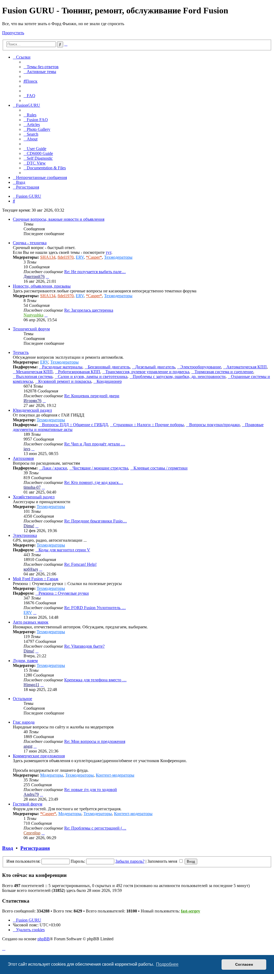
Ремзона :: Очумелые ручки (64, 593)
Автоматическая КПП (246, 367)
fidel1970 (66, 257)
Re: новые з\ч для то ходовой (90, 789)
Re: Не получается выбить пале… (95, 271)
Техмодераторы (118, 257)
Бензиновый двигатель (109, 367)
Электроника (25, 535)
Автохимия (23, 458)
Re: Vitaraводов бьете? (84, 646)
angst (28, 746)
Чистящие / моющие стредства (100, 468)
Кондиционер (109, 381)
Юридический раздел (32, 410)
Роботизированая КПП (79, 371)
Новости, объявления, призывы (42, 286)
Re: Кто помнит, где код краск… (93, 482)
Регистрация (35, 848)
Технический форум (31, 329)
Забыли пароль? (129, 861)
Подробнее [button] (167, 964)
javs (27, 448)
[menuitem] (41, 66)
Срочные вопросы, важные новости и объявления (58, 219)
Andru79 (31, 794)
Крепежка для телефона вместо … (95, 680)
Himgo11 (31, 684)
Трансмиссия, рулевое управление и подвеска (147, 371)
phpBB (43, 939)
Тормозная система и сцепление (224, 371)
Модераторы (51, 775)
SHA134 (47, 257)
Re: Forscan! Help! (80, 564)
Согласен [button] (244, 964)
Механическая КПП (34, 371)
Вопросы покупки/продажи (214, 424)
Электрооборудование (200, 367)
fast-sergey (190, 911)
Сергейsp (32, 833)
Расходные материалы (62, 367)
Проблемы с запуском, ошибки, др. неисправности (179, 376)
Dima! (29, 526)
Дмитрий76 (34, 276)
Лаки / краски (54, 468)
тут (108, 252)
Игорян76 (32, 400)
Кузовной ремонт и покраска (64, 381)
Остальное (22, 698)
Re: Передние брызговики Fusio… (95, 521)
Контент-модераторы (115, 775)
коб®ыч (31, 569)
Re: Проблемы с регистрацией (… (95, 828)
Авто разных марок (30, 622)
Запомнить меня (162, 861)
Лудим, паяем (25, 660)
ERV (80, 257)
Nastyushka (33, 315)
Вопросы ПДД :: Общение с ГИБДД (75, 424)
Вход (7, 848)
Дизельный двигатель (155, 367)
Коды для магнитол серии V (64, 550)
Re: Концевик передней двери (91, 396)
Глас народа (24, 722)
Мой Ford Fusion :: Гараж (35, 578)
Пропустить (13, 32)
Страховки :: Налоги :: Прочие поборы (148, 424)
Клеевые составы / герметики (161, 468)
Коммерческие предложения (39, 756)
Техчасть (21, 352)
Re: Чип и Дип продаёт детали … (94, 444)
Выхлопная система (34, 376)
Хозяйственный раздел (34, 497)
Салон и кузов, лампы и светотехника (92, 376)
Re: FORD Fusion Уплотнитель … (95, 607)
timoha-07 (32, 487)
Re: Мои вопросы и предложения (94, 741)
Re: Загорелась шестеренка (88, 310)
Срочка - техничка (30, 242)
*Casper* (94, 257)
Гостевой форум (27, 804)
